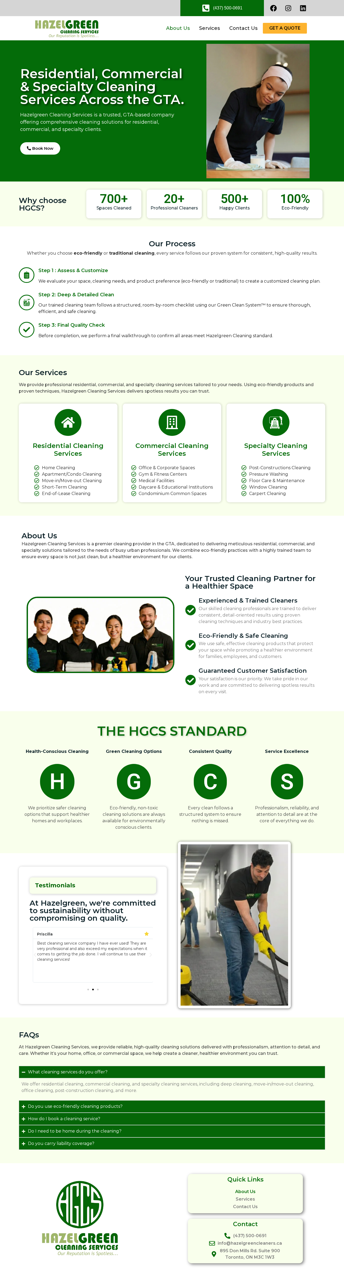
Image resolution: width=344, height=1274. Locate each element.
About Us (178, 28)
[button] (35, 955)
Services (209, 28)
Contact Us (243, 28)
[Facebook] (273, 8)
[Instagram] (288, 8)
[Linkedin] (303, 8)
